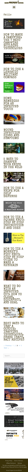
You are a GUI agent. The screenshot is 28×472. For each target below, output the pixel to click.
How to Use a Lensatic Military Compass (14, 73)
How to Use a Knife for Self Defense (14, 192)
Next (6, 348)
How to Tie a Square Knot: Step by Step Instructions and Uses (14, 223)
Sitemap (20, 463)
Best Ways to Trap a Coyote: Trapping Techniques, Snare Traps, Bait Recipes (14, 331)
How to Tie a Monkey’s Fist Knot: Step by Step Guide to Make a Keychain (14, 257)
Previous (8, 345)
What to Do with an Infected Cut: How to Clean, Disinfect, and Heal (13, 294)
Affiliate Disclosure (11, 463)
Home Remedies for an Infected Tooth (11, 104)
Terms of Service (18, 460)
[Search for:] (14, 356)
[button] (14, 7)
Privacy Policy (8, 460)
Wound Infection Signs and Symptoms (12, 134)
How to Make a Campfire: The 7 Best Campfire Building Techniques (13, 41)
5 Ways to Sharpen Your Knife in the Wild (13, 163)
